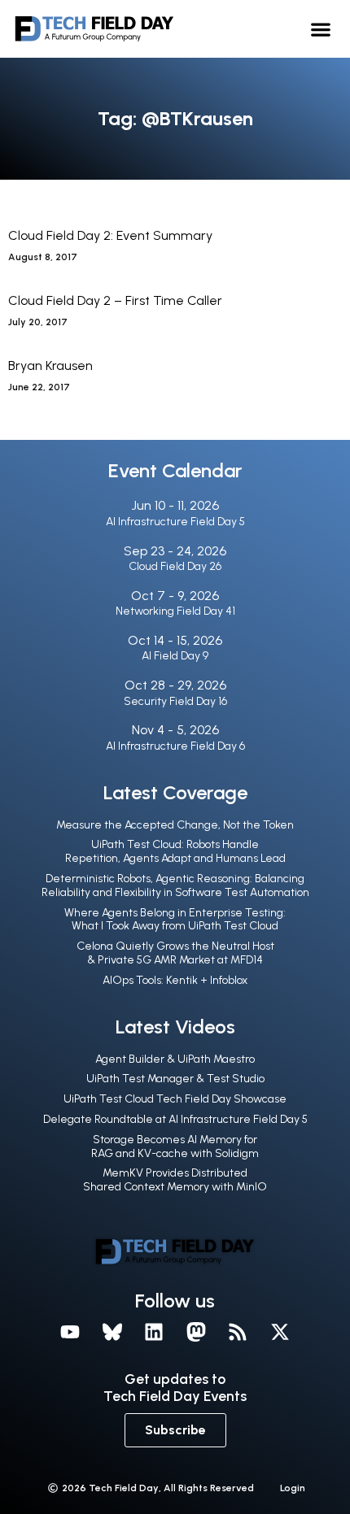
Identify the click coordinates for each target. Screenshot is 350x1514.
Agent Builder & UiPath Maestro (175, 1059)
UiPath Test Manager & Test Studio (175, 1078)
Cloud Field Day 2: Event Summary (110, 235)
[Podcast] (238, 1333)
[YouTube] (70, 1333)
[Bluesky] (112, 1333)
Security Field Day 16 (175, 701)
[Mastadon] (196, 1333)
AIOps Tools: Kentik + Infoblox (175, 980)
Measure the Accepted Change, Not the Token (175, 825)
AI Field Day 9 (175, 656)
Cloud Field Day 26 (175, 566)
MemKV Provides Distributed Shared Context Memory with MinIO (175, 1180)
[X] (280, 1333)
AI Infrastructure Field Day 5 (175, 522)
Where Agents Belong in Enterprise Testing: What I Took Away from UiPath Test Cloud (175, 919)
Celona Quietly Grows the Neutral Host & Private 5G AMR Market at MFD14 (175, 953)
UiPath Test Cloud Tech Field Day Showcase (175, 1099)
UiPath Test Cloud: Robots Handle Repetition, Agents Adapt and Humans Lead (175, 851)
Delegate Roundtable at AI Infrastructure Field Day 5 (175, 1119)
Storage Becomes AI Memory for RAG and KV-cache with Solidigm (175, 1146)
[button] (321, 29)
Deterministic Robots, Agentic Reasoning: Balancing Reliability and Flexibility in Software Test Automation (175, 885)
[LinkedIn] (154, 1333)
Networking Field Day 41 (175, 611)
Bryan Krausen (50, 365)
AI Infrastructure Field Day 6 (175, 746)
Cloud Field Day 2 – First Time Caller (115, 300)
